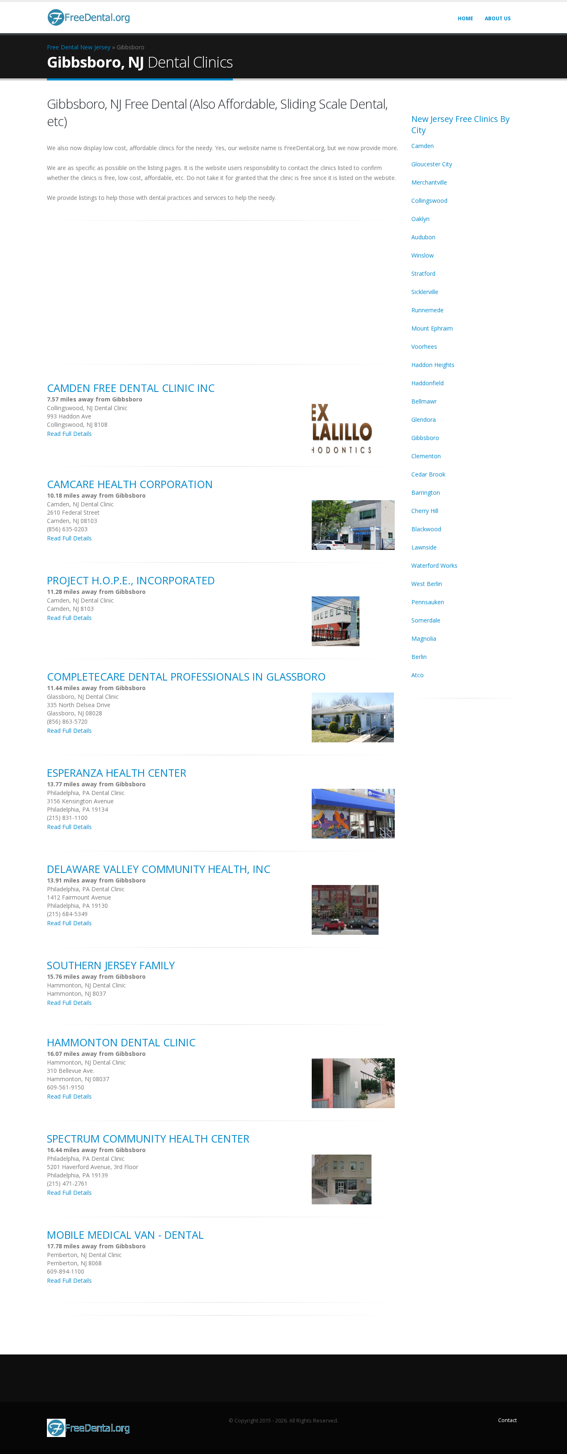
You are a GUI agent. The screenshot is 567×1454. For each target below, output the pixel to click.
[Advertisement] (223, 288)
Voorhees (424, 346)
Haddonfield (427, 383)
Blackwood (426, 529)
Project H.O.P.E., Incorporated (131, 580)
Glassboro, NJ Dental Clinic (83, 696)
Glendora (423, 419)
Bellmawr (424, 401)
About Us (498, 18)
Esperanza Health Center (116, 773)
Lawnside (424, 547)
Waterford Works (434, 565)
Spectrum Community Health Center (148, 1138)
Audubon (423, 237)
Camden (422, 146)
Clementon (426, 456)
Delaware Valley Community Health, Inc (158, 869)
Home (465, 18)
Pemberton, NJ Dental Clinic (84, 1255)
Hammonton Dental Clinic (121, 1042)
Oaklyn (420, 219)
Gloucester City (431, 164)
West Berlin (426, 584)
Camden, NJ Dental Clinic (80, 504)
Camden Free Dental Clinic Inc (131, 388)
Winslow (422, 255)
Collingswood (429, 200)
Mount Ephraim (432, 328)
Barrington (425, 492)
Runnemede (427, 310)
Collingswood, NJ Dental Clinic (87, 408)
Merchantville (429, 182)
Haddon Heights (433, 365)
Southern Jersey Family (111, 965)
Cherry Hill (424, 511)
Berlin (419, 657)
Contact (507, 1420)
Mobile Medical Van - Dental (125, 1235)
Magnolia (423, 638)
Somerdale (425, 620)
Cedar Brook (428, 474)
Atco (417, 675)
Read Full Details (69, 434)
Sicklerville (424, 292)
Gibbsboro (425, 438)
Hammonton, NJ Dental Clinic (86, 985)
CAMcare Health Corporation (130, 484)
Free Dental (62, 47)
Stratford (423, 273)
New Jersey (95, 47)
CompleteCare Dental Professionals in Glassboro (186, 676)
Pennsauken (427, 602)
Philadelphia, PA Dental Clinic (86, 793)
